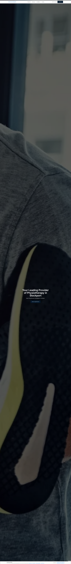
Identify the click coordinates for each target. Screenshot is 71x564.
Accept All (62, 562)
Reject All (58, 562)
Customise (54, 562)
